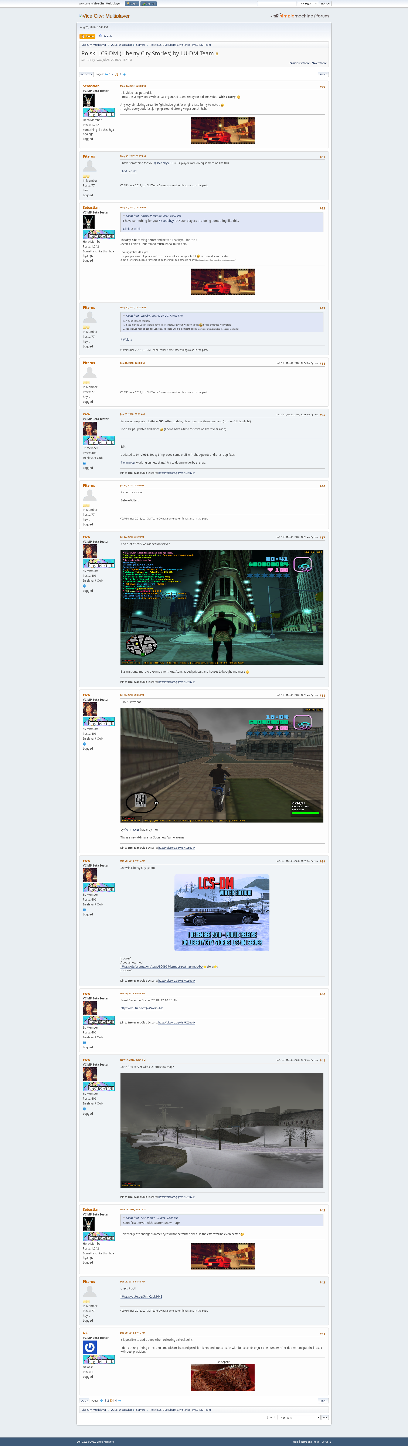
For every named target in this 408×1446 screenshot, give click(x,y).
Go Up (84, 1400)
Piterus (89, 156)
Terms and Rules (310, 1441)
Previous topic (299, 63)
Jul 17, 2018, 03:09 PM (132, 485)
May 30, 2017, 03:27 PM (133, 156)
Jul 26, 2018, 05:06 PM (132, 694)
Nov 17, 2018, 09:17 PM (133, 1209)
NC (85, 1333)
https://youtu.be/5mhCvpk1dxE (141, 1296)
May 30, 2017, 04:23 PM (133, 307)
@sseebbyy (161, 163)
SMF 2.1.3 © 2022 (85, 1441)
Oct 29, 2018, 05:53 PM (132, 993)
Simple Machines (105, 1441)
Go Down (86, 74)
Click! (123, 171)
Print (323, 74)
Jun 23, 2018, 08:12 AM (132, 414)
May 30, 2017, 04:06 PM (133, 207)
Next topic (319, 63)
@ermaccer (128, 462)
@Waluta (126, 340)
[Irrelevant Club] (84, 463)
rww (86, 414)
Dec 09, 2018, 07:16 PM (132, 1332)
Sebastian (91, 86)
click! (133, 171)
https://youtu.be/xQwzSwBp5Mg (141, 1008)
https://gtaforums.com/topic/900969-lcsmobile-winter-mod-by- (161, 966)
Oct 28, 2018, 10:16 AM (132, 860)
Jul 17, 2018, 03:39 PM (132, 536)
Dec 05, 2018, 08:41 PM (132, 1281)
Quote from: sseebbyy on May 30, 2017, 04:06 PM (154, 315)
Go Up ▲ (327, 1441)
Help (295, 1441)
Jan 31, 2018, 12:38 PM (132, 362)
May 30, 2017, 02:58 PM (133, 85)
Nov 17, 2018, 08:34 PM (133, 1059)
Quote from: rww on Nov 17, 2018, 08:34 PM (152, 1218)
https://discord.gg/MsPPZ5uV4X (176, 473)
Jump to (271, 1417)
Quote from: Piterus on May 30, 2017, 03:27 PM (153, 216)
